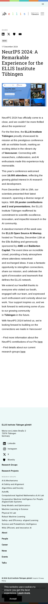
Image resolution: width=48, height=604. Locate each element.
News (4, 551)
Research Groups (10, 465)
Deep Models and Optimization (16, 505)
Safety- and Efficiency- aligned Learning (20, 520)
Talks (4, 563)
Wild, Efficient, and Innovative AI (17, 528)
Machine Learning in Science (15, 509)
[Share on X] (9, 34)
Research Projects (10, 471)
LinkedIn (11, 443)
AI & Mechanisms (10, 480)
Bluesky (11, 460)
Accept (13, 598)
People (5, 539)
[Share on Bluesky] (15, 34)
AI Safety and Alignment (13, 484)
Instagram (12, 449)
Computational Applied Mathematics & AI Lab (23, 495)
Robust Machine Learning (13, 516)
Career (5, 545)
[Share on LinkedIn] (3, 34)
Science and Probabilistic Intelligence (19, 524)
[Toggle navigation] (42, 14)
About (4, 533)
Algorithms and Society (12, 488)
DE (43, 4)
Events (5, 557)
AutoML (5, 492)
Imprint (35, 578)
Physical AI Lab (9, 513)
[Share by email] (20, 34)
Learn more (24, 593)
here (40, 341)
